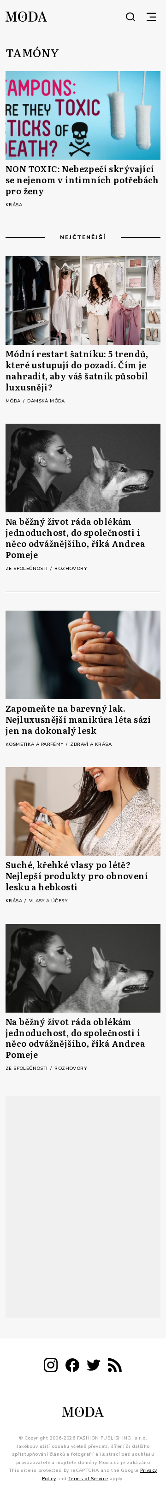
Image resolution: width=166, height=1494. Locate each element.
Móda (14, 401)
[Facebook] (72, 1367)
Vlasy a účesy (48, 901)
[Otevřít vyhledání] (130, 16)
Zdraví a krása (91, 744)
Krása (14, 205)
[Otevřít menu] (151, 16)
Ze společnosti (27, 568)
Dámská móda (46, 401)
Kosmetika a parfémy (35, 744)
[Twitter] (94, 1367)
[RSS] (115, 1367)
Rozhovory (70, 568)
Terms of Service (88, 1479)
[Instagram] (51, 1367)
